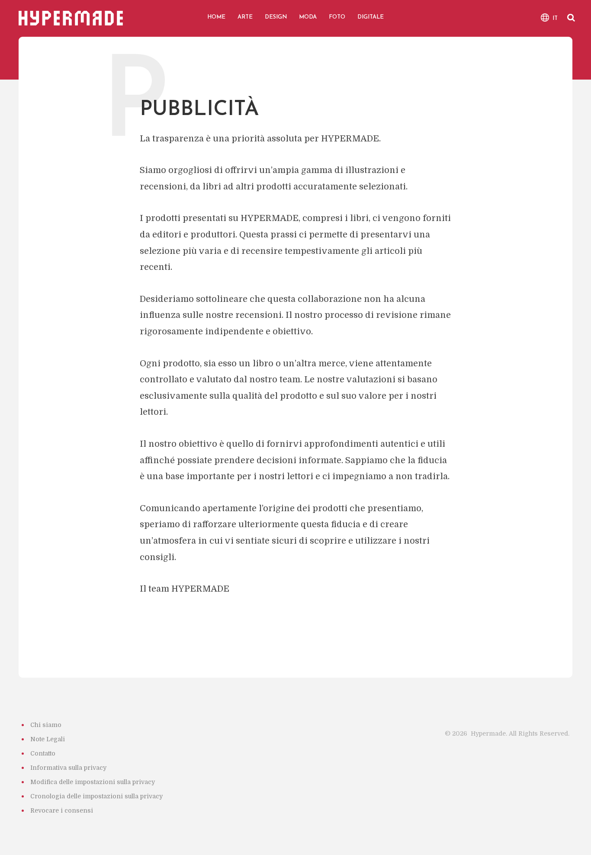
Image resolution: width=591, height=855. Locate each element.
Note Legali (47, 739)
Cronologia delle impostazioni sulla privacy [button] (96, 796)
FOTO (337, 17)
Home (216, 17)
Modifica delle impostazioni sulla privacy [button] (92, 781)
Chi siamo (45, 724)
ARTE (245, 17)
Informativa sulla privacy (68, 767)
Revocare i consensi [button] (61, 810)
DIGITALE (370, 17)
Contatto (42, 753)
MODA (308, 17)
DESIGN (276, 17)
